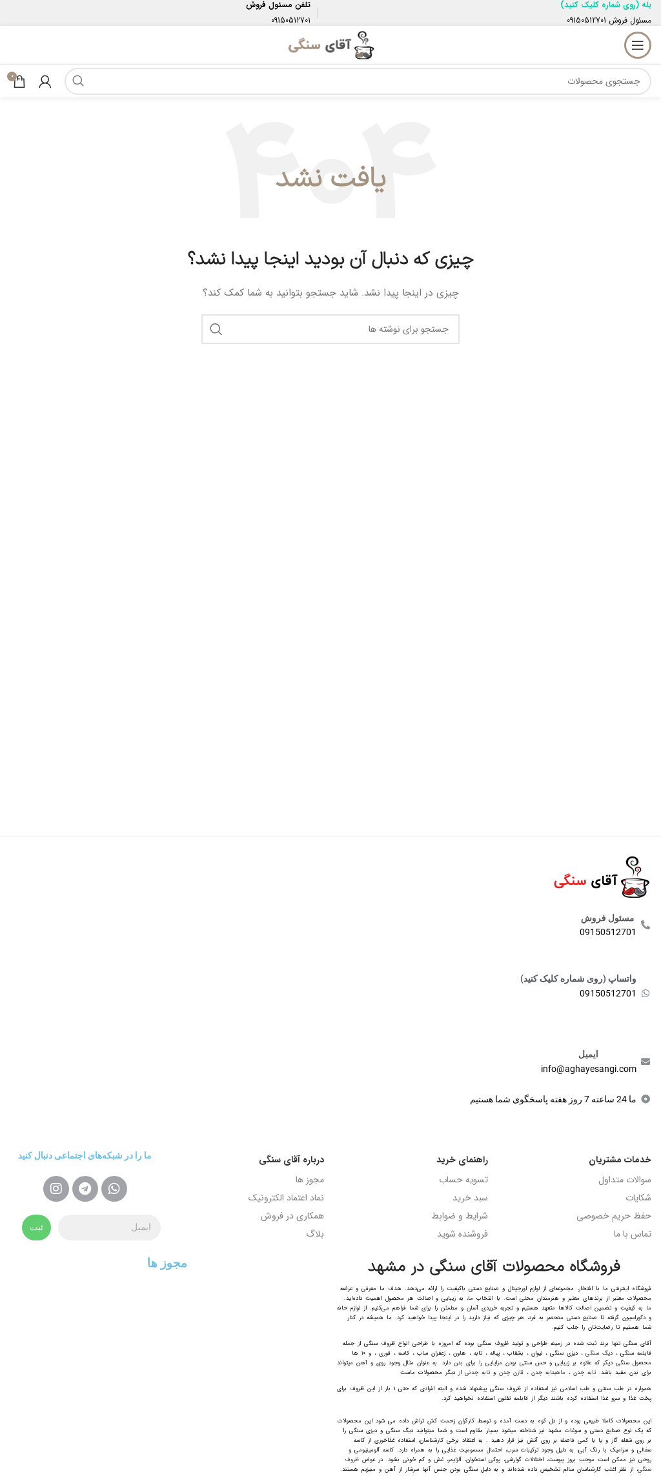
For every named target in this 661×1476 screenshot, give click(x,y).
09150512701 (586, 20)
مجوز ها (310, 1180)
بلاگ (315, 1234)
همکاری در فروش (292, 1216)
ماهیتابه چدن (548, 1372)
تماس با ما (632, 1234)
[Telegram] (85, 1189)
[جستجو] (78, 81)
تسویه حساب (463, 1180)
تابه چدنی (477, 1372)
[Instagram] (56, 1189)
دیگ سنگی (599, 1353)
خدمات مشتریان (620, 1160)
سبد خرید (470, 1198)
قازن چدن (511, 1372)
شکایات (638, 1198)
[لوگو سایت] (330, 44)
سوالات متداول (624, 1180)
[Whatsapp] (114, 1189)
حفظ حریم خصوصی (613, 1216)
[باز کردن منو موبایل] (638, 45)
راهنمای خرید (462, 1160)
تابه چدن (584, 1372)
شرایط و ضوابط (459, 1216)
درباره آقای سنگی (291, 1160)
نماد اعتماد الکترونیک (286, 1198)
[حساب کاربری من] (45, 81)
